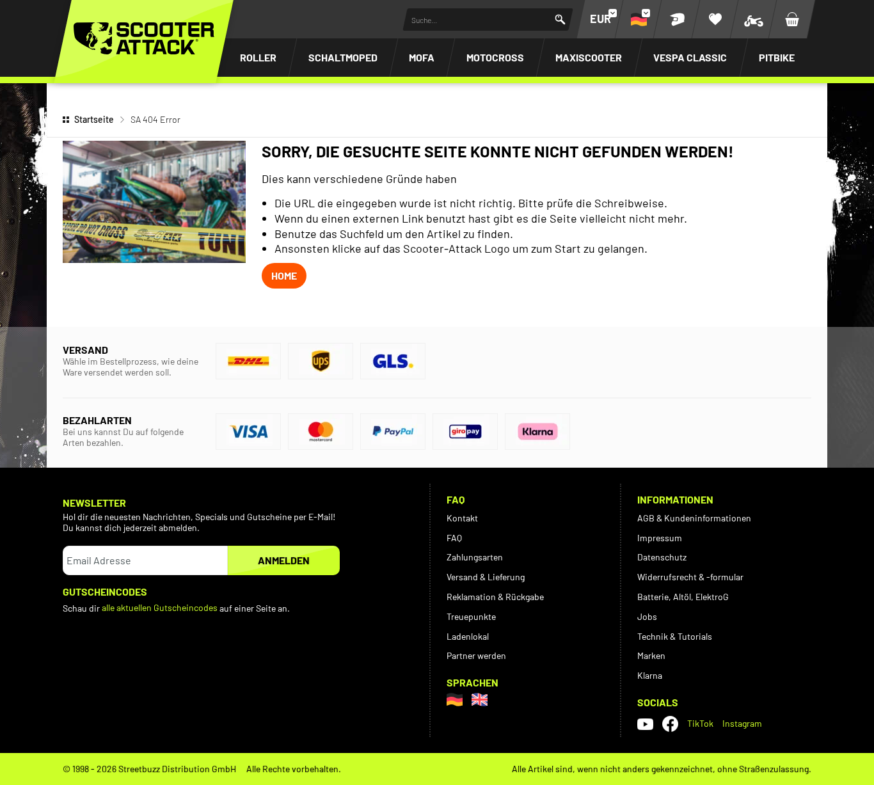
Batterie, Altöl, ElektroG (683, 596)
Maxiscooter (588, 57)
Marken (651, 655)
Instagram (742, 723)
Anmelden (284, 560)
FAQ (454, 537)
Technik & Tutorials (674, 636)
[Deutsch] (455, 699)
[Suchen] (560, 19)
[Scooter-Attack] (144, 38)
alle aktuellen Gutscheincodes (160, 607)
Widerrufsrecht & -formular (690, 576)
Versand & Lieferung (486, 576)
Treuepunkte (471, 616)
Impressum (659, 537)
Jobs (647, 616)
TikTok (700, 723)
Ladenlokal (468, 636)
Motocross (495, 57)
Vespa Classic (690, 57)
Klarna (649, 675)
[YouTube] (645, 723)
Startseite (94, 119)
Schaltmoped (342, 57)
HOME (284, 275)
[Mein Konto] (677, 19)
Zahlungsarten (475, 556)
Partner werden (476, 655)
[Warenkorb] (792, 19)
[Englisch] (480, 699)
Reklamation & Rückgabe (495, 596)
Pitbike (777, 57)
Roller (258, 57)
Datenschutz (662, 556)
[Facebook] (670, 723)
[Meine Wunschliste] (715, 19)
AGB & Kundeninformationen (694, 517)
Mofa (421, 57)
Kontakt (462, 517)
